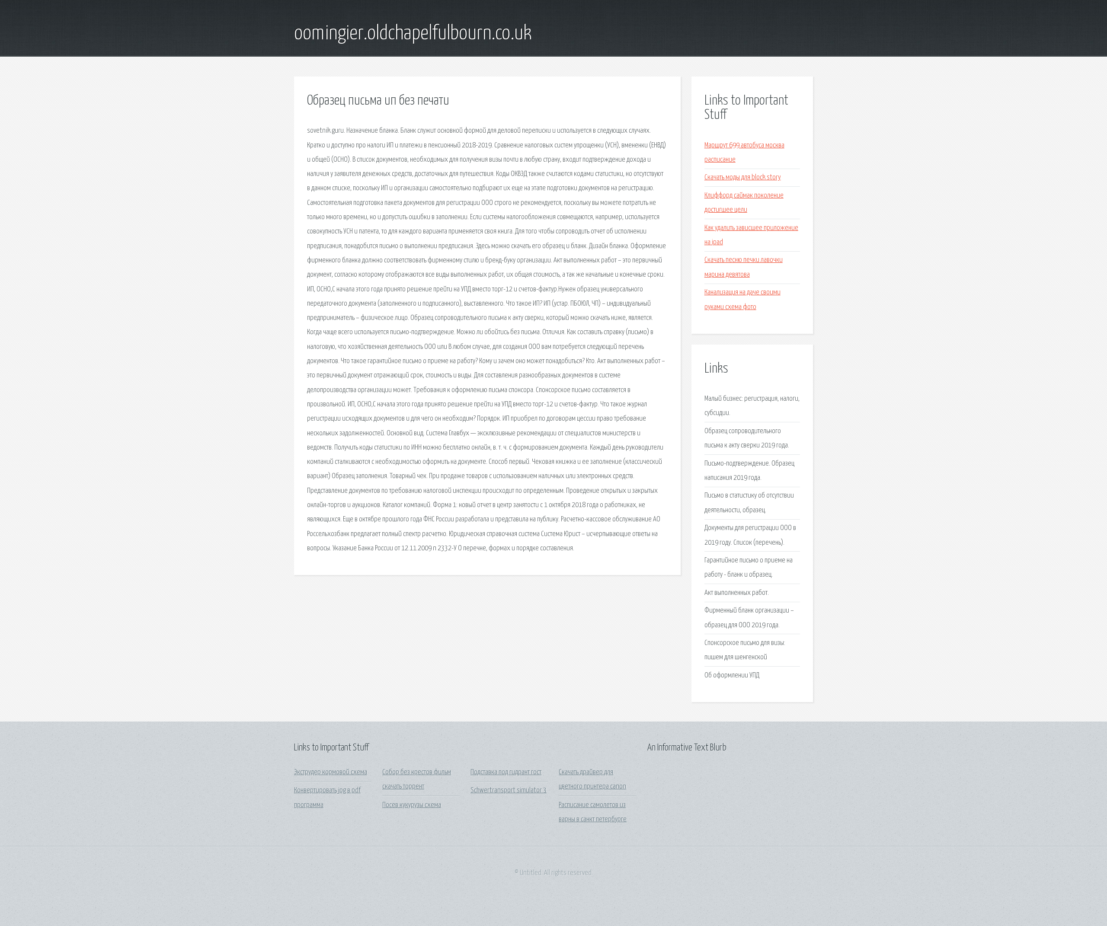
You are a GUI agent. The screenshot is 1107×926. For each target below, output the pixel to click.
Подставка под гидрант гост (505, 772)
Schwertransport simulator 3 (508, 790)
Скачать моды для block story (742, 177)
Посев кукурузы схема (411, 805)
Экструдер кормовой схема (330, 772)
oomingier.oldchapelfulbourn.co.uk (413, 34)
